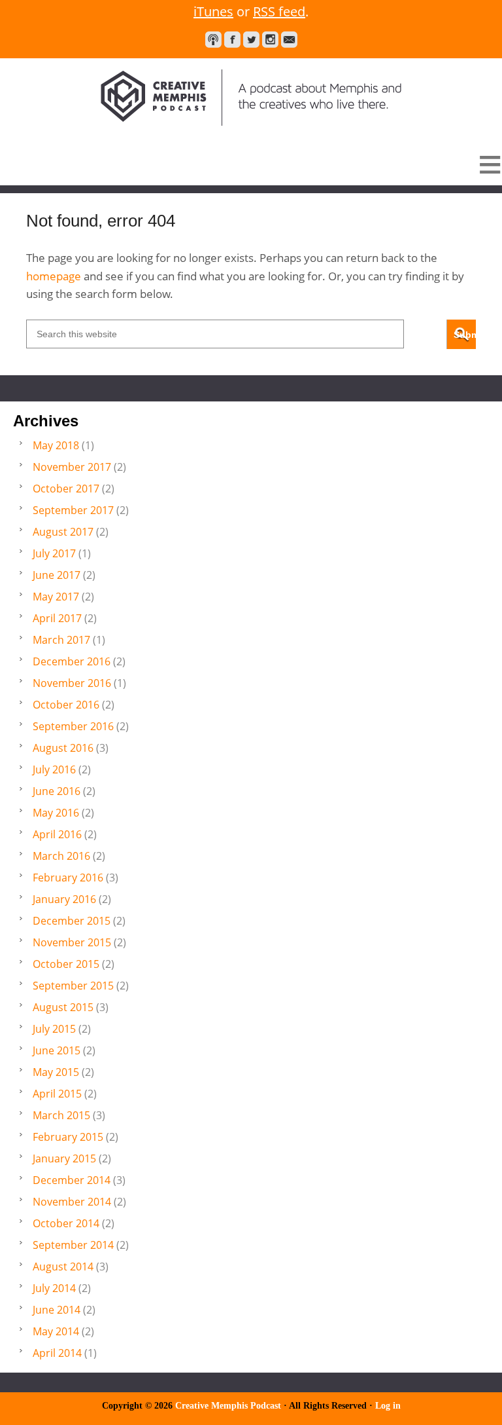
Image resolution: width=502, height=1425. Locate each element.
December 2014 (71, 1180)
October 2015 (66, 964)
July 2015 (54, 1029)
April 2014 (57, 1353)
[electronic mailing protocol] (289, 39)
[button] (251, 164)
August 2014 (63, 1266)
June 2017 (56, 575)
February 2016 (68, 877)
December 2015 (71, 921)
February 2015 (68, 1137)
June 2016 (56, 791)
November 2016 (72, 683)
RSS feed (279, 11)
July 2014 (54, 1288)
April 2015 (57, 1093)
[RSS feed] (213, 39)
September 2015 (73, 985)
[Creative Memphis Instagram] (270, 39)
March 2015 (61, 1115)
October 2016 (66, 704)
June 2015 (56, 1050)
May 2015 (56, 1072)
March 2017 (61, 640)
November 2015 (72, 942)
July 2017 (54, 553)
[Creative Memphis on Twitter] (251, 39)
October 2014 (66, 1223)
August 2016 (63, 748)
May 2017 (56, 596)
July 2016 (54, 769)
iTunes (213, 11)
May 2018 (56, 445)
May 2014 (56, 1331)
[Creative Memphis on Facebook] (232, 39)
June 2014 (56, 1310)
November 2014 (72, 1201)
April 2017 (57, 618)
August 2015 (63, 1007)
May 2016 (56, 812)
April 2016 (57, 834)
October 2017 (66, 488)
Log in (388, 1406)
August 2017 (63, 532)
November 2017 (72, 467)
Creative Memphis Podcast (251, 97)
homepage (53, 276)
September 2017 (73, 510)
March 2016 (61, 856)
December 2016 (71, 661)
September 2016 (73, 726)
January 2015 (64, 1158)
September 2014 (73, 1245)
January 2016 (64, 899)
